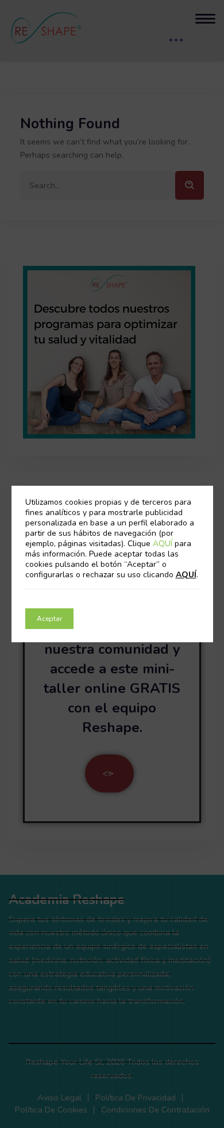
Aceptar (49, 618)
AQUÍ (164, 543)
